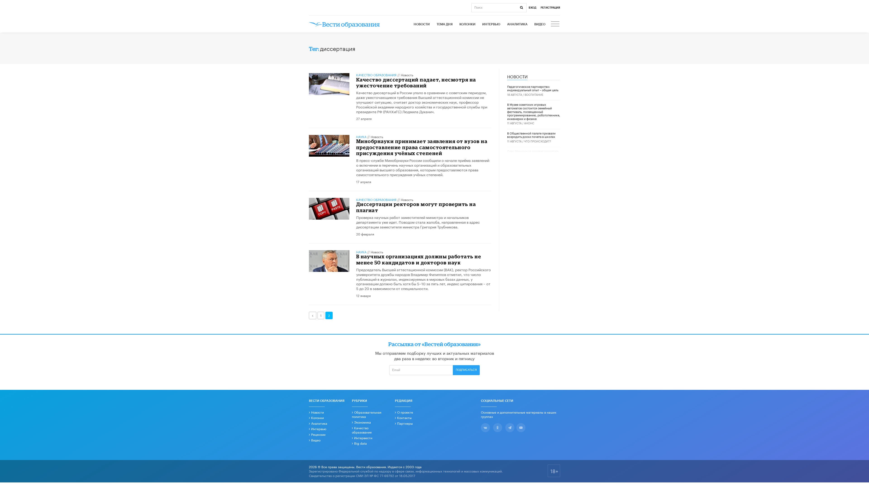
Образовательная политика (366, 414)
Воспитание (534, 94)
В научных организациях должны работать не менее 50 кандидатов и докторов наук (418, 259)
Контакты (404, 417)
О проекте (405, 412)
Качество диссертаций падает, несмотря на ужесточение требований (416, 82)
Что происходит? (537, 141)
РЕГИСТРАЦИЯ (550, 7)
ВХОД (532, 7)
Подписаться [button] (466, 370)
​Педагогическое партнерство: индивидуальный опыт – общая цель (532, 88)
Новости (422, 24)
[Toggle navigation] (555, 24)
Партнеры (405, 423)
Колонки (467, 24)
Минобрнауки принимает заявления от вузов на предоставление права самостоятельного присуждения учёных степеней (422, 147)
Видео (539, 24)
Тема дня (445, 24)
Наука (361, 136)
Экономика (362, 421)
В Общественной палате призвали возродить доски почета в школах (531, 135)
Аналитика (517, 24)
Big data (360, 443)
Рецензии (318, 434)
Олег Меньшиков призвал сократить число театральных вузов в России (533, 153)
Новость (407, 74)
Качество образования (376, 74)
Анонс (529, 123)
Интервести (363, 437)
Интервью (491, 24)
